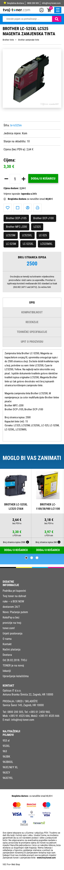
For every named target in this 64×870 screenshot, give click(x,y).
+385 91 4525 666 (19, 716)
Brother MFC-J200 (16, 226)
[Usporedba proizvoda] (17, 208)
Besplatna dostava (15, 3)
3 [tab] (37, 557)
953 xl (6, 740)
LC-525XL (28, 244)
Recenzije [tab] (32, 322)
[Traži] (56, 19)
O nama (7, 638)
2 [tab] (31, 557)
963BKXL (8, 762)
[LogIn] (41, 9)
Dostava (7, 655)
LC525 (37, 226)
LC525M (10, 235)
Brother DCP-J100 (43, 218)
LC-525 (43, 235)
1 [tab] (26, 557)
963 (5, 751)
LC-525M (11, 244)
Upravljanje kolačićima (16, 676)
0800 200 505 (33, 3)
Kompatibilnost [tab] (32, 312)
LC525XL (27, 235)
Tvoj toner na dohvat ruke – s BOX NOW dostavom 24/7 (14, 601)
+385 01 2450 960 (39, 712)
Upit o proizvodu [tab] (32, 341)
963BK (6, 756)
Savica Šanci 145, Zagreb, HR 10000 (23, 705)
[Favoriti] (7, 208)
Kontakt (7, 644)
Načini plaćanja (11, 649)
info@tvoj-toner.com (51, 3)
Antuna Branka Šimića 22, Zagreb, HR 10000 (28, 694)
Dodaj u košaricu (43, 178)
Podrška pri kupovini (14, 590)
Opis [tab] (32, 302)
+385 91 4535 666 (49, 716)
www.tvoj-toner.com (46, 857)
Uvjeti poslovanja (12, 633)
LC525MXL (46, 244)
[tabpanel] (16, 511)
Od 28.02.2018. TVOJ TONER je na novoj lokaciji (15, 665)
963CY (6, 772)
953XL (6, 746)
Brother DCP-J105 (16, 218)
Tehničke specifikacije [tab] (32, 332)
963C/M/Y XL (10, 767)
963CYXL (8, 778)
